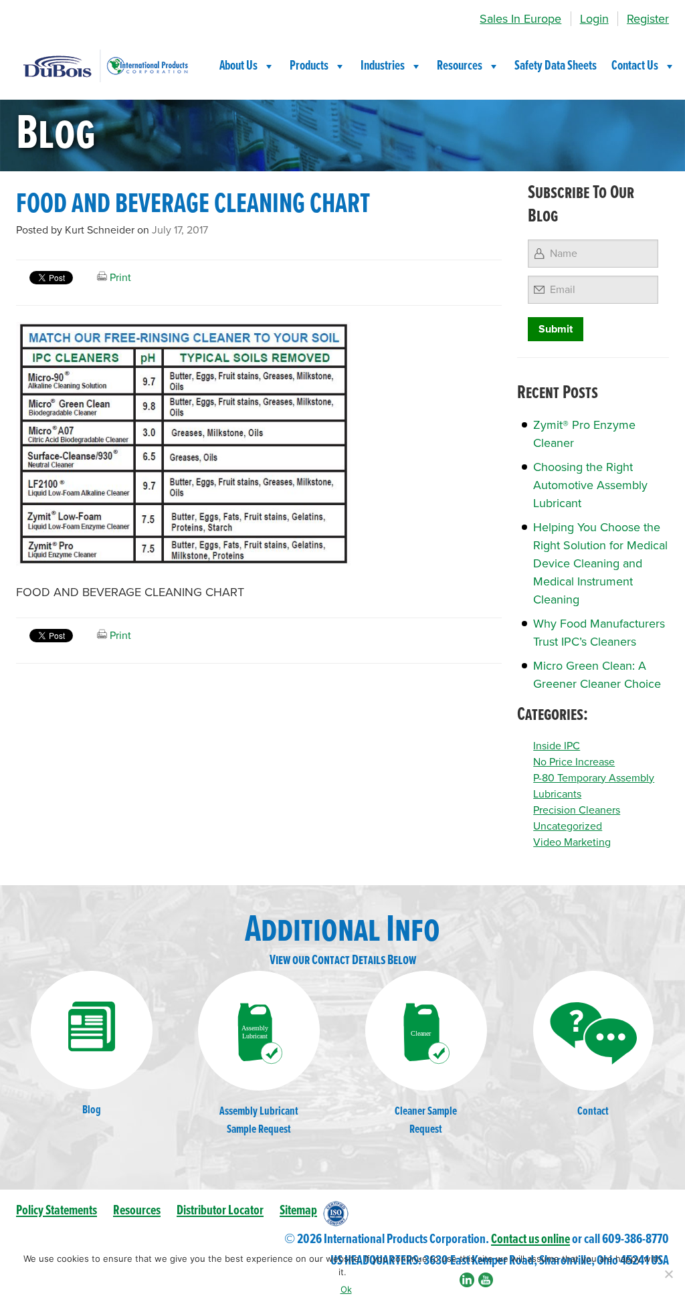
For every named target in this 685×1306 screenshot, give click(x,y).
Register (648, 18)
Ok (346, 1289)
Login (594, 18)
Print (119, 277)
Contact (593, 1111)
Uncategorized (567, 826)
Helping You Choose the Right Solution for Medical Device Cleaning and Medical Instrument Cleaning (600, 563)
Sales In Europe (520, 18)
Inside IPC (556, 746)
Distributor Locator (220, 1211)
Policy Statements (56, 1211)
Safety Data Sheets (555, 66)
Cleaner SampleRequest (426, 1120)
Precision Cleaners (576, 810)
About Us (238, 66)
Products (309, 66)
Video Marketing (572, 842)
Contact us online (530, 1239)
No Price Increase (574, 762)
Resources (459, 66)
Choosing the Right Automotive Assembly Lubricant (590, 485)
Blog (91, 1110)
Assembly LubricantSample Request (258, 1120)
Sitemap (298, 1211)
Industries (383, 66)
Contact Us (634, 66)
